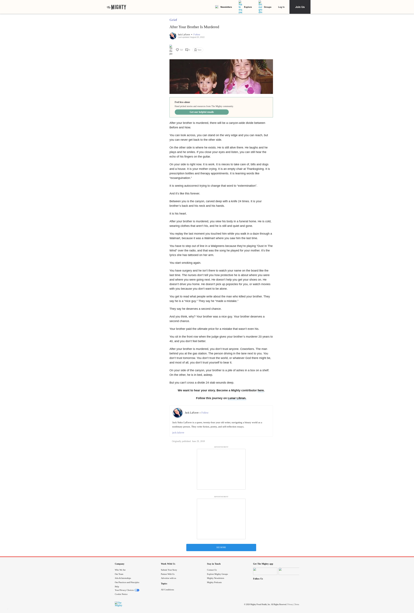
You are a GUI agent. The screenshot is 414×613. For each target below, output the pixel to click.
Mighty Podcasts (214, 582)
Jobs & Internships (123, 578)
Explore (248, 6)
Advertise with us (168, 578)
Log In (281, 6)
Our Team (119, 574)
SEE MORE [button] (221, 547)
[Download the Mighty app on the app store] (265, 571)
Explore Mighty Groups (217, 574)
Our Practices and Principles (127, 582)
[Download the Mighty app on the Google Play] (291, 571)
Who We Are (120, 570)
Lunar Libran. (237, 398)
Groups (267, 6)
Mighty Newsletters (215, 578)
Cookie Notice (121, 594)
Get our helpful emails (202, 112)
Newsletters (226, 6)
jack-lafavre (178, 432)
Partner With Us (167, 574)
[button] (196, 34)
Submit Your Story (169, 570)
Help (117, 586)
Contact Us (212, 570)
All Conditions (167, 589)
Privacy (290, 604)
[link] (116, 7)
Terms (296, 604)
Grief (173, 20)
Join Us (300, 7)
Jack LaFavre (184, 34)
